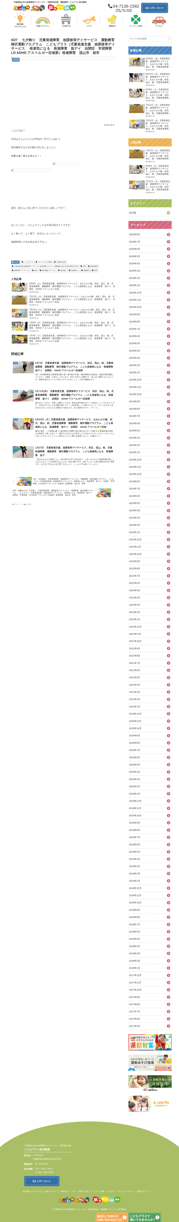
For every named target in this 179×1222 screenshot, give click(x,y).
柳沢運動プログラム (49, 270)
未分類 (16, 262)
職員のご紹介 (84, 1191)
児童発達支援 (61, 262)
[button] (169, 38)
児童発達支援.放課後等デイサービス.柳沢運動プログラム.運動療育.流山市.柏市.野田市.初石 (46, 266)
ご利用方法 (63, 1191)
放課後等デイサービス (22, 270)
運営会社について (144, 1191)
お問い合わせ (157, 8)
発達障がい (75, 270)
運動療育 (86, 270)
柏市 (35, 270)
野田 (95, 270)
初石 (84, 266)
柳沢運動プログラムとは (32, 1191)
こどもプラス (28, 262)
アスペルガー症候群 (45, 262)
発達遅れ (63, 270)
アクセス (110, 1191)
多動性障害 (94, 266)
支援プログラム (50, 1191)
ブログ (73, 1191)
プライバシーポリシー (125, 1191)
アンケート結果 (98, 1191)
